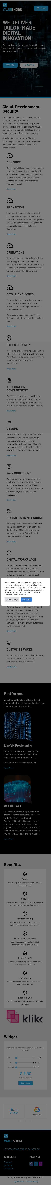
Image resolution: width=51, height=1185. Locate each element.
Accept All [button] (26, 599)
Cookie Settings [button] (12, 599)
